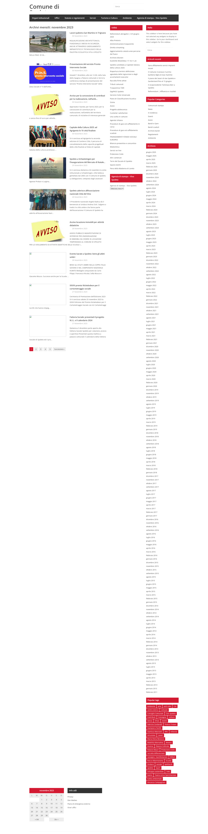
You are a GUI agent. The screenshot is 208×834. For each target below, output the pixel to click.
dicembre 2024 (152, 174)
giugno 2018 (151, 454)
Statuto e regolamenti (74, 18)
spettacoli (168, 764)
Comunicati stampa (156, 105)
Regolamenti (153, 134)
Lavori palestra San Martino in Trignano (88, 33)
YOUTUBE (176, 6)
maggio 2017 (151, 501)
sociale (159, 764)
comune (164, 710)
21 (37, 811)
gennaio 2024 (151, 213)
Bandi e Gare (153, 123)
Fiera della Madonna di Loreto (122, 168)
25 (56, 811)
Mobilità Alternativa (155, 742)
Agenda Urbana (116, 120)
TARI (168, 771)
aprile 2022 (150, 289)
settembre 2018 (152, 444)
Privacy (70, 797)
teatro (149, 775)
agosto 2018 (151, 447)
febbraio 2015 (151, 598)
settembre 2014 (152, 616)
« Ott (37, 819)
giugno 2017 (151, 498)
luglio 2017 (150, 494)
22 (42, 811)
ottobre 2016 (151, 526)
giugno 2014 (151, 627)
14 (37, 807)
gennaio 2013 (151, 688)
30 (47, 815)
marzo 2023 (151, 249)
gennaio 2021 (151, 343)
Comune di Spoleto (44, 9)
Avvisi (112, 106)
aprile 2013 (150, 678)
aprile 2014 (150, 634)
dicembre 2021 (152, 303)
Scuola (168, 760)
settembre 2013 (152, 660)
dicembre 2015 (152, 562)
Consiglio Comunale (155, 713)
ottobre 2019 (151, 397)
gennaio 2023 (151, 256)
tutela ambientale (154, 779)
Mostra (169, 742)
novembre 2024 (152, 177)
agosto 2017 (151, 490)
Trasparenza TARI (117, 88)
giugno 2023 (151, 238)
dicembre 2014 (152, 606)
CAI (175, 706)
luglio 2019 (150, 408)
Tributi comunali (116, 84)
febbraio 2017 (151, 512)
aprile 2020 (150, 375)
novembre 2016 (152, 523)
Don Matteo (72, 800)
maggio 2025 (151, 156)
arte (159, 706)
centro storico (152, 710)
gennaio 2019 (151, 429)
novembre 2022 (152, 264)
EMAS (34, 25)
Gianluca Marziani (154, 731)
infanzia (174, 731)
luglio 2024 (150, 192)
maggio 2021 (151, 328)
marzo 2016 (151, 552)
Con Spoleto (171, 713)
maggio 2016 (151, 544)
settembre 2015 (152, 573)
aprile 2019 (150, 418)
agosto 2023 (151, 231)
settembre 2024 (152, 184)
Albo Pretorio (115, 40)
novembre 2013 (152, 652)
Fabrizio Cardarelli (154, 724)
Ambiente (127, 18)
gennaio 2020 (151, 386)
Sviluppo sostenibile (155, 771)
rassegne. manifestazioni (157, 757)
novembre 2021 (152, 307)
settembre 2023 (152, 228)
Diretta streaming (117, 47)
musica (150, 746)
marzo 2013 (151, 681)
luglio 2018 (150, 451)
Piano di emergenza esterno (79, 804)
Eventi (150, 116)
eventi (164, 721)
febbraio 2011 (151, 692)
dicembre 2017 (152, 476)
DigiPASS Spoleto (117, 91)
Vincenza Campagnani (156, 782)
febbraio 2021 (151, 339)
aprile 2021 (150, 332)
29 (42, 815)
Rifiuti (172, 757)
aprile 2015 (150, 591)
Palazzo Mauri (153, 750)
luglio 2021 (150, 321)
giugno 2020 (151, 368)
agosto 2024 (151, 188)
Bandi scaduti (153, 127)
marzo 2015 (151, 595)
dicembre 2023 (152, 217)
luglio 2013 (150, 667)
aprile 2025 (150, 159)
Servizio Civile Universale (120, 95)
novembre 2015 (152, 566)
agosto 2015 (151, 577)
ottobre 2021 (151, 310)
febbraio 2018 (151, 469)
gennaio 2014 (151, 645)
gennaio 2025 (151, 170)
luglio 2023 (150, 235)
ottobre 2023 (151, 224)
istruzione (151, 735)
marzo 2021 (151, 336)
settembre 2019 (152, 400)
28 (37, 815)
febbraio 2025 (151, 166)
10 (51, 803)
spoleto (150, 768)
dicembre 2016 (152, 519)
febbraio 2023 (151, 253)
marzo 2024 (151, 206)
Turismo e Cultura (109, 18)
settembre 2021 (152, 314)
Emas (157, 721)
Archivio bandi (154, 131)
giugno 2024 (151, 195)
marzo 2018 (151, 465)
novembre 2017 (152, 480)
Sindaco (150, 764)
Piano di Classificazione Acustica (123, 98)
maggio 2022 (151, 285)
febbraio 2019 (151, 426)
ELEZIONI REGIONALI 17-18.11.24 (123, 61)
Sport (158, 768)
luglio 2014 (150, 624)
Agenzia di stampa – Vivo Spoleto (152, 18)
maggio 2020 (151, 372)
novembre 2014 (152, 609)
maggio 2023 (151, 242)
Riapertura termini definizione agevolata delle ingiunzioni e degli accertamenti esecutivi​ (124, 74)
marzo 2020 (151, 379)
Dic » (56, 819)
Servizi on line (115, 150)
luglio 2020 (150, 364)
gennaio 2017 (151, 516)
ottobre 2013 (151, 656)
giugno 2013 (151, 670)
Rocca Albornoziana (155, 760)
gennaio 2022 (151, 300)
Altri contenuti (116, 158)
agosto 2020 (151, 361)
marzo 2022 (151, 292)
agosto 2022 (151, 274)
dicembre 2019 (152, 390)
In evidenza (152, 113)
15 (42, 807)
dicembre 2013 (152, 649)
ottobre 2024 (151, 181)
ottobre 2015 (151, 570)
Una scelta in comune (118, 116)
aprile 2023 (150, 246)
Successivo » (59, 349)
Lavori (160, 735)
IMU (166, 731)
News (150, 109)
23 (47, 811)
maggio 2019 (151, 415)
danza (149, 721)
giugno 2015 (151, 584)
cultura (172, 717)
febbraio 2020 (151, 382)
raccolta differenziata (156, 753)
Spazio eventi (115, 165)
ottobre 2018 (151, 440)
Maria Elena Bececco (155, 739)
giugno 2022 (151, 282)
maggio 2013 (151, 674)
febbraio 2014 (151, 642)
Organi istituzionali (40, 18)
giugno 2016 (151, 541)
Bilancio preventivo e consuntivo (123, 143)
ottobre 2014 (151, 613)
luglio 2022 (150, 278)
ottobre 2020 (151, 354)
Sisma (112, 102)
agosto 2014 (151, 620)
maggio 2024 (151, 199)
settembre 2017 (152, 487)
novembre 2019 (152, 393)
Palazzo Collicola (162, 746)
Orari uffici (72, 807)
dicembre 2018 (152, 433)
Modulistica (114, 147)
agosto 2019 (151, 404)
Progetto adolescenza (118, 109)
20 (32, 811)
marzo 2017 (151, 508)
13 (32, 807)
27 (32, 815)
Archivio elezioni (116, 58)
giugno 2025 (151, 152)
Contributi (151, 717)
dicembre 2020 (152, 346)
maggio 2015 (151, 588)
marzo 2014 (151, 638)
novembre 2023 (152, 220)
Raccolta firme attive (118, 80)
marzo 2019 (151, 422)
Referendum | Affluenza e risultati (162, 91)
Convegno (162, 717)
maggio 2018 (151, 458)
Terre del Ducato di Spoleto (121, 161)
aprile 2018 (150, 462)
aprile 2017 (150, 505)
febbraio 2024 (151, 210)
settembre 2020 (152, 357)
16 (47, 807)
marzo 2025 (151, 163)
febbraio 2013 (151, 685)
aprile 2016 (150, 548)
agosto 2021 (151, 318)
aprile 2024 (150, 202)
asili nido (167, 706)
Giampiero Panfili (154, 728)
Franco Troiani (170, 724)
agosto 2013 (151, 663)
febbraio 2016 (151, 555)
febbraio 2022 (151, 296)
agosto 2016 (151, 534)
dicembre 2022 (152, 260)
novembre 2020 (152, 350)
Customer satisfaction (119, 113)
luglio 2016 (150, 537)
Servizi (93, 18)
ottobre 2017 (151, 483)
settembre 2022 (152, 271)
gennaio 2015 (151, 602)
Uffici (57, 18)
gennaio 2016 (151, 559)
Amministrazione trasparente (122, 44)
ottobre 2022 (151, 267)
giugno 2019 (151, 411)
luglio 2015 (150, 580)
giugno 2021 (151, 325)
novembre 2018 (152, 436)
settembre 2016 (152, 530)
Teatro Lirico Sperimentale (165, 775)
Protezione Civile (116, 154)
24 (51, 811)
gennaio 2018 (151, 472)
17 (51, 807)
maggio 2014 (151, 631)
